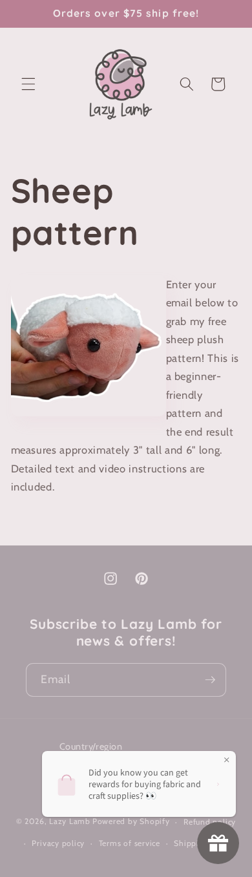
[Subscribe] (210, 680)
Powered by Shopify (131, 822)
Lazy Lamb (69, 822)
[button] (28, 84)
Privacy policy (58, 843)
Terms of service (129, 843)
